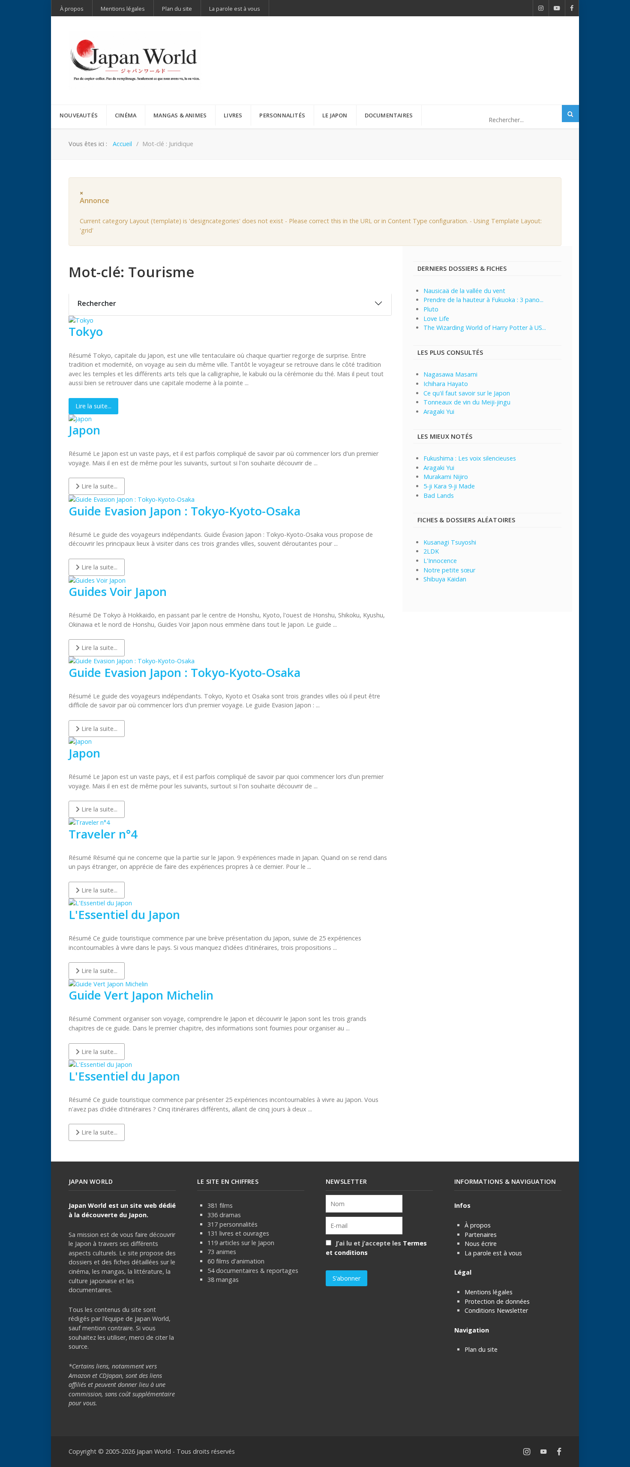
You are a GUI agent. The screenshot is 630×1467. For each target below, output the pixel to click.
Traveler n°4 (103, 834)
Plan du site (481, 1349)
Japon (84, 430)
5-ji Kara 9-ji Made (449, 486)
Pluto (430, 309)
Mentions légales (489, 1292)
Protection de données (497, 1301)
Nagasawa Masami (450, 374)
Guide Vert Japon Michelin (141, 995)
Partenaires (481, 1234)
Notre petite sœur (449, 570)
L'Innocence (440, 561)
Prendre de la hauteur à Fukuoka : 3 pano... (483, 300)
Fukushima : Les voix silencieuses (469, 458)
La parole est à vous (493, 1253)
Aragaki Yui (438, 411)
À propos (478, 1225)
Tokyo (86, 331)
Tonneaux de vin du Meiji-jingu (466, 402)
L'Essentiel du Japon (124, 914)
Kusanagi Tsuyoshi (449, 542)
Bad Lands (438, 495)
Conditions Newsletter (496, 1310)
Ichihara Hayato (445, 384)
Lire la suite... (93, 406)
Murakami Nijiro (445, 477)
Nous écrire (481, 1243)
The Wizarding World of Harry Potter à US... (484, 327)
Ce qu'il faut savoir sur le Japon (466, 393)
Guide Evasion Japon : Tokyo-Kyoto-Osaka (184, 511)
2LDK (431, 551)
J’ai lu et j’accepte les (376, 1248)
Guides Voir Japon (118, 591)
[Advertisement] (405, 46)
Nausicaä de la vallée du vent (464, 291)
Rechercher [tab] (97, 303)
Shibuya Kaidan (444, 579)
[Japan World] (135, 60)
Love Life (436, 318)
